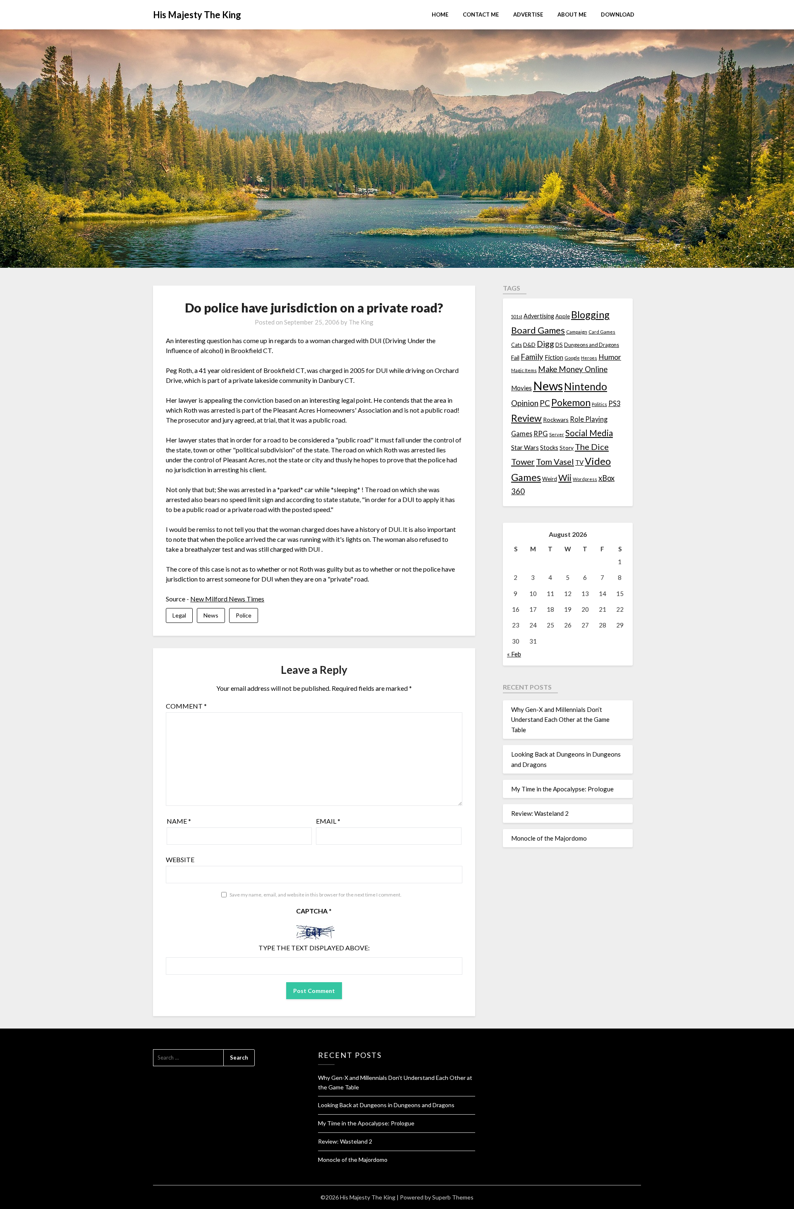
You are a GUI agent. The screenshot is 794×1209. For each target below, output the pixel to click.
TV (579, 462)
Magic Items (524, 370)
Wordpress (585, 479)
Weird (549, 479)
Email (328, 821)
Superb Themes (453, 1197)
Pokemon (571, 402)
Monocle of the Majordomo (549, 838)
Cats (516, 345)
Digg (545, 344)
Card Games (601, 331)
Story (567, 447)
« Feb (514, 654)
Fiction (554, 357)
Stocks (549, 447)
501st (516, 316)
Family (532, 356)
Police (243, 615)
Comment (186, 706)
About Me (571, 14)
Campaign (576, 331)
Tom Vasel (555, 461)
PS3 (614, 403)
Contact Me (481, 14)
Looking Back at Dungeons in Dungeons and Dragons (386, 1104)
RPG (540, 434)
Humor (609, 357)
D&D (529, 344)
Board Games (538, 330)
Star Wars (525, 447)
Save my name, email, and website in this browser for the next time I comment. (316, 895)
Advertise (528, 14)
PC (545, 403)
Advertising (539, 316)
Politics (599, 404)
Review (526, 418)
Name (179, 821)
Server (556, 434)
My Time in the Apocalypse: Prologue (562, 789)
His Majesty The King (197, 14)
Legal (179, 615)
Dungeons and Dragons (591, 345)
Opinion (524, 403)
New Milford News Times (227, 599)
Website (180, 859)
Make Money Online (572, 369)
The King (361, 322)
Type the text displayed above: (314, 948)
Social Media (589, 433)
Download (617, 14)
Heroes (589, 358)
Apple (562, 316)
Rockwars (556, 419)
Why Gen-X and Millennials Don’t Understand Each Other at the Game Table (560, 719)
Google (572, 358)
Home (440, 14)
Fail (515, 357)
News (210, 615)
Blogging (590, 314)
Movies (521, 388)
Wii (565, 477)
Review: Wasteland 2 (540, 813)
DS (559, 344)
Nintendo (585, 386)
